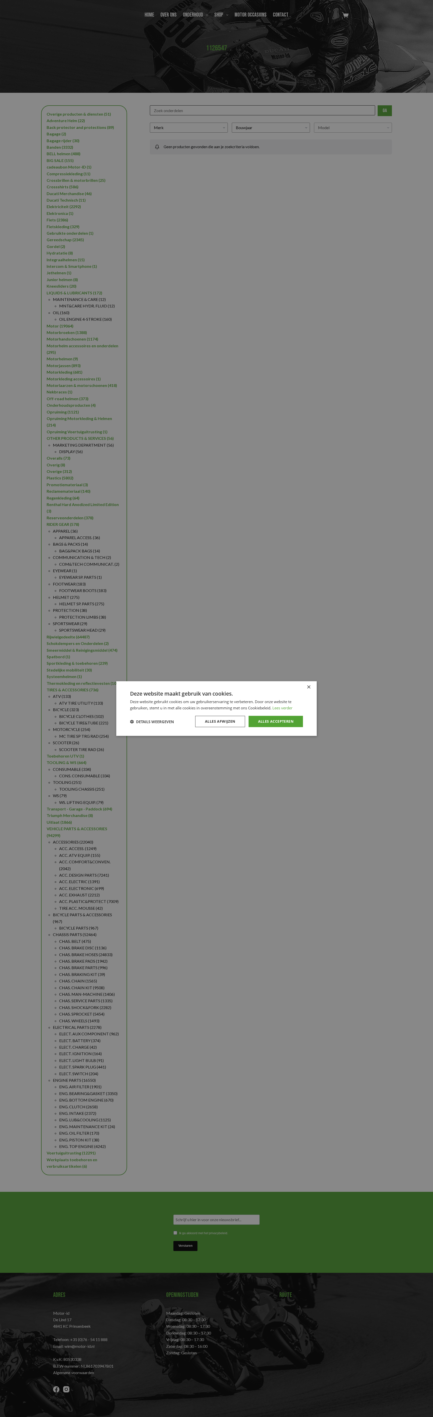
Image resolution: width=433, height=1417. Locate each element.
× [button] (308, 687)
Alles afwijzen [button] (220, 721)
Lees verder (282, 707)
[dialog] (216, 708)
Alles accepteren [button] (275, 721)
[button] (152, 721)
